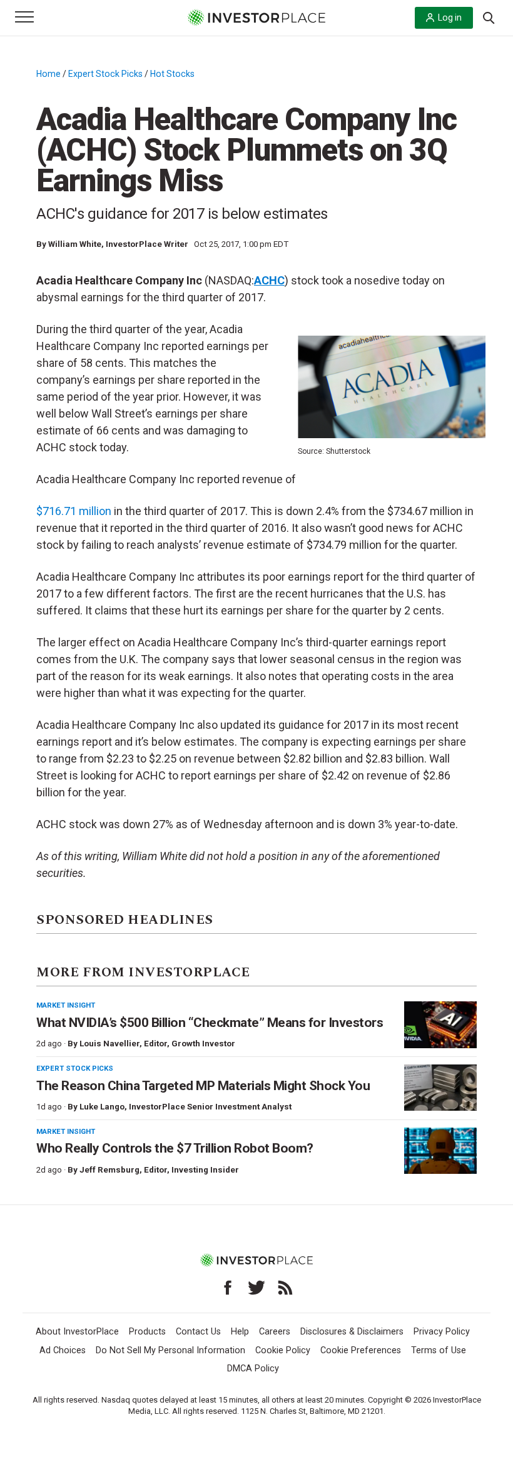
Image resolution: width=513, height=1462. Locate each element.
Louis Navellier (109, 1043)
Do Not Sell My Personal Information (170, 1350)
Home (48, 74)
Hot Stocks (172, 74)
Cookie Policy (282, 1350)
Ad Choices (62, 1350)
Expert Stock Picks (105, 74)
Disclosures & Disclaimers (352, 1331)
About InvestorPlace (77, 1331)
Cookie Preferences (360, 1350)
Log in (450, 18)
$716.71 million (73, 511)
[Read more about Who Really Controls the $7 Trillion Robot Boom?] (440, 1151)
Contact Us (198, 1331)
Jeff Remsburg (109, 1169)
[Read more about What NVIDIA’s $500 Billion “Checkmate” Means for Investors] (440, 1024)
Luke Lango (101, 1106)
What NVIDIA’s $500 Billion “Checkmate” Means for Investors (209, 1022)
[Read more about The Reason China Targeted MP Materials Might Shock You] (440, 1087)
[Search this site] (488, 16)
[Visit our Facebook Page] (227, 1287)
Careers (274, 1331)
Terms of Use (438, 1350)
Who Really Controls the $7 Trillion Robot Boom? (174, 1148)
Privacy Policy (442, 1331)
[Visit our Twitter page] (256, 1287)
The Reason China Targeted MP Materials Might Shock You (203, 1085)
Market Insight (65, 1005)
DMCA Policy (253, 1368)
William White (74, 244)
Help (240, 1331)
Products (147, 1331)
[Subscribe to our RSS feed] (285, 1287)
